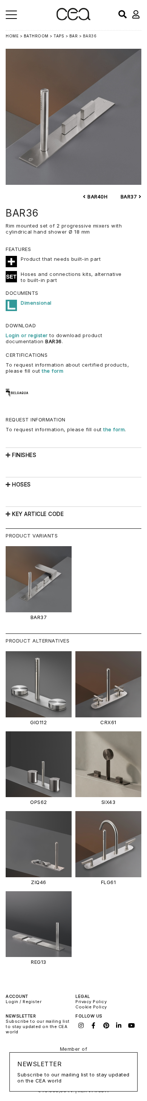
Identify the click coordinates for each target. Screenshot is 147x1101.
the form (52, 371)
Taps (59, 36)
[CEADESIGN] (73, 18)
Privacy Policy (91, 1001)
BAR (73, 36)
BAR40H (96, 197)
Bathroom (36, 36)
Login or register (27, 335)
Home (12, 36)
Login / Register (23, 1001)
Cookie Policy (91, 1007)
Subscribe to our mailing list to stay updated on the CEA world (38, 1026)
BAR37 (130, 197)
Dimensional (36, 303)
